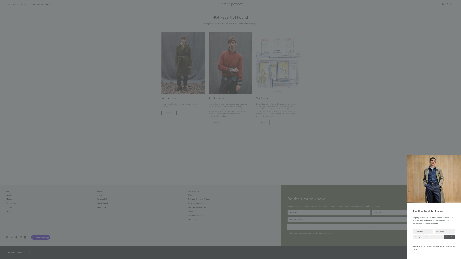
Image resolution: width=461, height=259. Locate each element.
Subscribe (449, 237)
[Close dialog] (457, 157)
